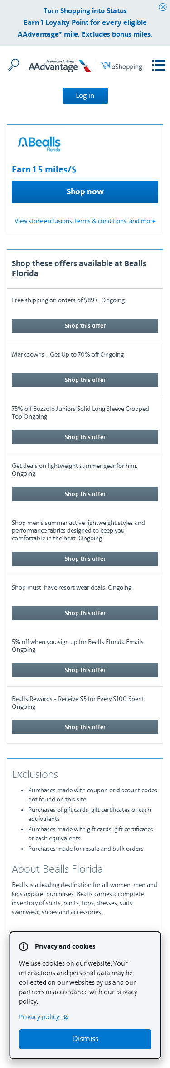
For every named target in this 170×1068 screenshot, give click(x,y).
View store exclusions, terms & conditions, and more (85, 221)
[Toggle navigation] (158, 65)
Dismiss (85, 1039)
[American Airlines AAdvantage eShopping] (85, 68)
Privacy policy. (40, 1017)
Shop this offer (85, 325)
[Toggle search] (14, 64)
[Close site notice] (163, 7)
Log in (85, 95)
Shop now (85, 192)
